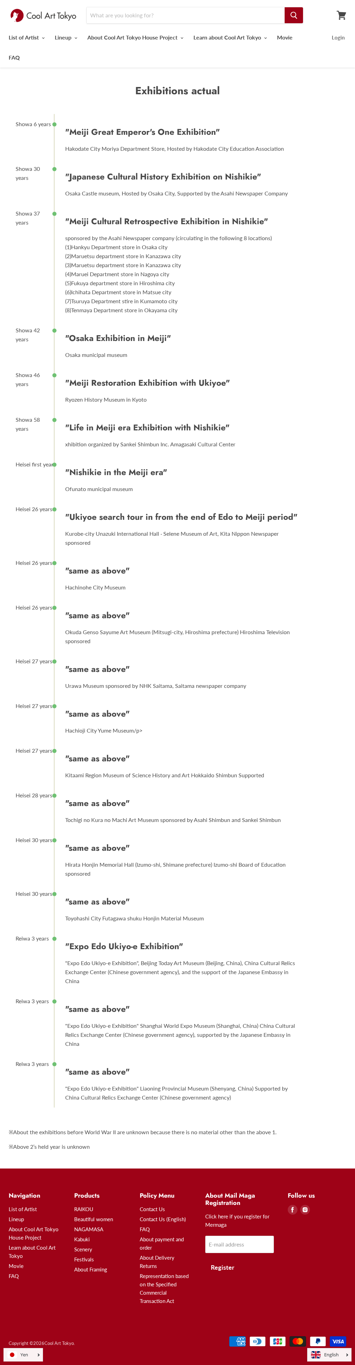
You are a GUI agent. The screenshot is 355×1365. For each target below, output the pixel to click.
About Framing (90, 1269)
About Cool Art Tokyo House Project (133, 37)
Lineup (64, 37)
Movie (285, 37)
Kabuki (82, 1239)
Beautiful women (93, 1219)
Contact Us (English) (163, 1219)
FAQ (14, 57)
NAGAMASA (88, 1229)
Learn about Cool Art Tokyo (227, 37)
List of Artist (24, 37)
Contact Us (152, 1209)
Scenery (83, 1249)
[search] (294, 15)
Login (338, 37)
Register (222, 1267)
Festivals (84, 1259)
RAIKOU (83, 1209)
